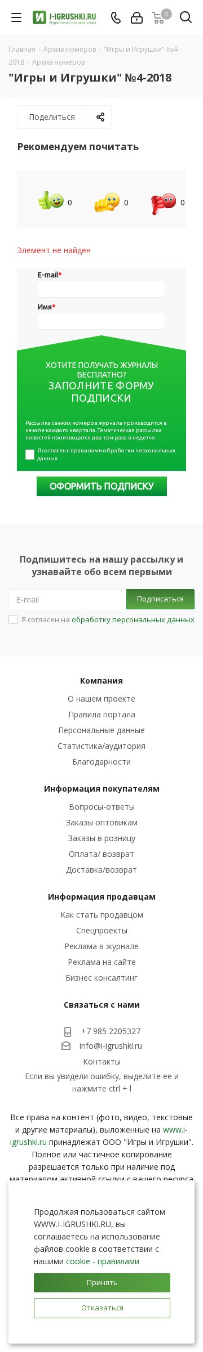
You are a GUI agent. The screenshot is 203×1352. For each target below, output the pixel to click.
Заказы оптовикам (102, 822)
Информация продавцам (102, 896)
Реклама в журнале (101, 946)
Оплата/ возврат (101, 853)
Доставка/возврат (101, 869)
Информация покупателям (102, 788)
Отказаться (102, 1307)
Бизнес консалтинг (101, 977)
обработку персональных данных (133, 619)
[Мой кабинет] (137, 17)
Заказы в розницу (101, 838)
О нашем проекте (101, 698)
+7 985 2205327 (110, 1031)
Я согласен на (108, 619)
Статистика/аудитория (101, 745)
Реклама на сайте (102, 961)
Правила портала (101, 714)
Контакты (102, 1061)
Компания (101, 680)
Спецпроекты (101, 930)
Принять (102, 1282)
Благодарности (101, 761)
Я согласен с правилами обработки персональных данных (106, 454)
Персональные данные (101, 730)
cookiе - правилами (102, 1261)
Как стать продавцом (101, 914)
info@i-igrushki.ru (111, 1045)
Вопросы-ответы (102, 806)
